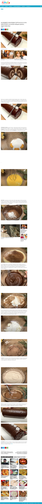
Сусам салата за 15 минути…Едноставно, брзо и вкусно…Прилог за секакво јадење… (14, 487)
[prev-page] (25, 456)
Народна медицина (17, 6)
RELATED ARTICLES (7, 457)
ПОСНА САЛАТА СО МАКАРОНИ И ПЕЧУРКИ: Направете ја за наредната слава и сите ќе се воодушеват (21, 452)
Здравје (10, 6)
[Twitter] (3, 29)
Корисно (11, 464)
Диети (6, 6)
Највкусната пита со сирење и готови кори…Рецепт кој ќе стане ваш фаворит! (5, 498)
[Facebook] (2, 29)
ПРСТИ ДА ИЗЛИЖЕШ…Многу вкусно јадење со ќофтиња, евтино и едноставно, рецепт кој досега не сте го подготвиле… (23, 499)
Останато (28, 6)
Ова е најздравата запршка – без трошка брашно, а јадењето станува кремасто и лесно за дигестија (13, 467)
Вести (2, 6)
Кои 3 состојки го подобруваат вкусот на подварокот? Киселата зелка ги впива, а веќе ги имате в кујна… (23, 467)
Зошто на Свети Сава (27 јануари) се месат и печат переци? (5, 477)
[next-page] (26, 456)
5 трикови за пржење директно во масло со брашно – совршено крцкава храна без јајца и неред (14, 477)
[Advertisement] (14, 15)
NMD (2, 27)
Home (1, 8)
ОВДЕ (12, 443)
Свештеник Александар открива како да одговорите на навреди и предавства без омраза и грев (5, 467)
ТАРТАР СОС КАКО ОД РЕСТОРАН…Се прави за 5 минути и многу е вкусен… (14, 498)
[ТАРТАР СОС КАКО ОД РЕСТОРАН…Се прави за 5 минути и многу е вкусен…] (14, 494)
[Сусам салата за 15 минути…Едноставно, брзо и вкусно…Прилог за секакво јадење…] (14, 483)
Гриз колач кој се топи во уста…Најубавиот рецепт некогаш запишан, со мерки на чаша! (5, 488)
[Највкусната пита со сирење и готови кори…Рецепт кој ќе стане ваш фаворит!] (5, 494)
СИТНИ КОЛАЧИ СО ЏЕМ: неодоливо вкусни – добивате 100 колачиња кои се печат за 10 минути (7, 452)
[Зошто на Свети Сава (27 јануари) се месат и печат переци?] (5, 472)
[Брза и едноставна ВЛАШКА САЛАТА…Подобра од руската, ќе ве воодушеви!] (23, 483)
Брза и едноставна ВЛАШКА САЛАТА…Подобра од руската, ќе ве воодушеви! (23, 487)
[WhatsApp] (7, 29)
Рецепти (23, 6)
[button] (41, 6)
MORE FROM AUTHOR (19, 457)
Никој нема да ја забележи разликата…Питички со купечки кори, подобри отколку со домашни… (23, 477)
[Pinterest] (5, 29)
